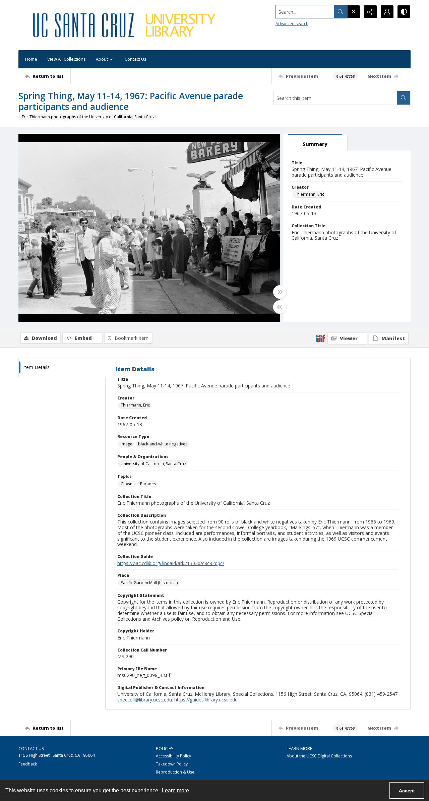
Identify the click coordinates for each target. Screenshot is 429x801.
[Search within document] (403, 98)
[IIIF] (320, 338)
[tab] (315, 142)
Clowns (127, 484)
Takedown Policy (172, 764)
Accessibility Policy (173, 756)
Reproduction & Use (175, 772)
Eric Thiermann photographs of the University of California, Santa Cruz (88, 117)
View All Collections (66, 59)
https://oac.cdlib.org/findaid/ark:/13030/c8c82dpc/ (170, 563)
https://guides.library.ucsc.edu (206, 699)
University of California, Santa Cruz (153, 464)
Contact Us (135, 59)
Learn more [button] (175, 790)
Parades (148, 484)
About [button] (102, 59)
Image (126, 444)
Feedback (27, 764)
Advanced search (291, 23)
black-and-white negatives (162, 444)
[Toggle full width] (280, 292)
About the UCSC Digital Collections (319, 756)
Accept (407, 790)
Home (31, 59)
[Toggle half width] (280, 307)
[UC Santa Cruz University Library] (125, 25)
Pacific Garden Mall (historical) (149, 583)
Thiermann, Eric (309, 194)
